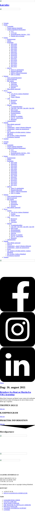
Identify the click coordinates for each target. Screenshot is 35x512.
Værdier (13, 95)
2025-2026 (14, 44)
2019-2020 (14, 53)
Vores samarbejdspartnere (14, 78)
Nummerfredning (16, 113)
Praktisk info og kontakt (17, 36)
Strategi (9, 92)
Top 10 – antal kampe (17, 118)
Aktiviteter (14, 103)
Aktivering (14, 84)
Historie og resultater (17, 116)
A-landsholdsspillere (16, 106)
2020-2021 (14, 52)
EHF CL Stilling (15, 74)
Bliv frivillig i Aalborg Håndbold (16, 135)
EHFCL (9, 68)
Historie (9, 105)
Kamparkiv (10, 42)
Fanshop (6, 138)
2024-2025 (14, 45)
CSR (8, 98)
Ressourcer (14, 100)
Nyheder (6, 23)
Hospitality (14, 82)
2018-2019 (14, 55)
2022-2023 (14, 49)
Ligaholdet (10, 26)
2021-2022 (14, 50)
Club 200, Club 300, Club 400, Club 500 (22, 108)
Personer (13, 102)
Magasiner (14, 119)
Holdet (5, 25)
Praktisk (6, 122)
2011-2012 (14, 66)
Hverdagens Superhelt (13, 137)
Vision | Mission (15, 97)
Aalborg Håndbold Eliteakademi (16, 29)
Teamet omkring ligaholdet (14, 28)
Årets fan (13, 114)
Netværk (13, 87)
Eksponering (14, 86)
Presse (9, 130)
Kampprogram (11, 39)
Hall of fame (14, 110)
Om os (5, 90)
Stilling (9, 41)
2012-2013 (14, 65)
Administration (11, 121)
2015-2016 (14, 60)
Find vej (9, 126)
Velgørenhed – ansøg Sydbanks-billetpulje (19, 127)
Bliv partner (10, 81)
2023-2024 (14, 47)
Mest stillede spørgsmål (13, 89)
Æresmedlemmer (15, 111)
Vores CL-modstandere (17, 69)
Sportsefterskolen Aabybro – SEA (20, 34)
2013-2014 (14, 63)
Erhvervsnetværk (12, 79)
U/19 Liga (14, 33)
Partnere (6, 76)
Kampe (6, 37)
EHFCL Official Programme (19, 73)
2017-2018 (14, 57)
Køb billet (4, 5)
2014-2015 (14, 61)
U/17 (12, 31)
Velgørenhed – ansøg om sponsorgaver (18, 129)
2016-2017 (14, 58)
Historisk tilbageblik (16, 71)
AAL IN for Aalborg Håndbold (20, 94)
